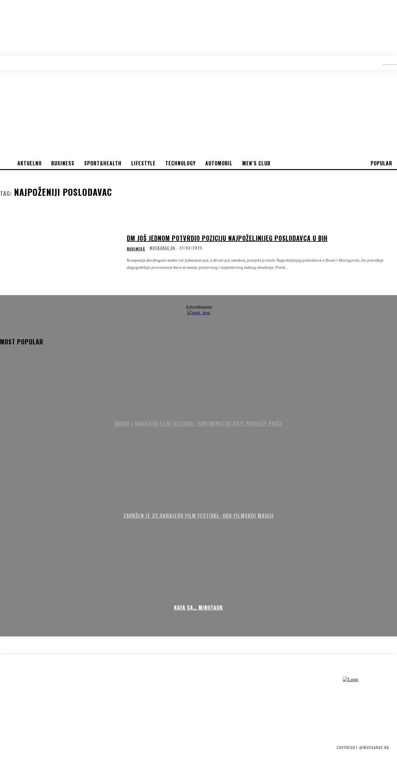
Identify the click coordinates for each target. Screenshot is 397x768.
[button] (385, 62)
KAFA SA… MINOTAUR (198, 607)
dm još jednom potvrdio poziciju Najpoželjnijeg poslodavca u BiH (227, 238)
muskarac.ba (162, 247)
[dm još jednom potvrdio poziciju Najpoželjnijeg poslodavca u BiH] (59, 252)
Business (136, 249)
